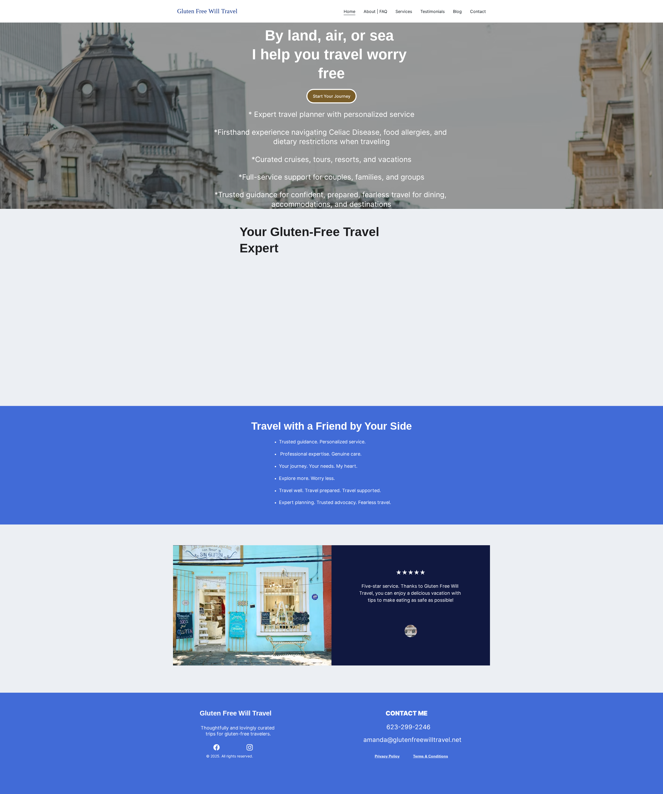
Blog (457, 11)
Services (403, 11)
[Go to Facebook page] (216, 747)
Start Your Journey (331, 96)
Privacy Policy (387, 756)
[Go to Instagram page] (250, 747)
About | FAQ (375, 11)
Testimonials (432, 11)
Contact (478, 11)
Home (349, 11)
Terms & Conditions (430, 756)
